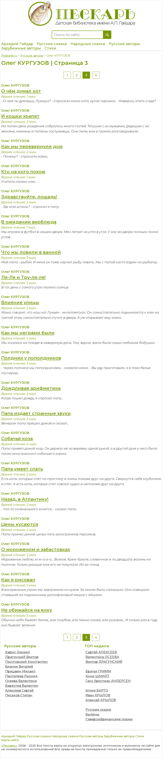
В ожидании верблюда (28, 222)
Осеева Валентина (21, 681)
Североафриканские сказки (109, 719)
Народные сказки (88, 44)
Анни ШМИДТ (97, 676)
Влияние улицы (20, 302)
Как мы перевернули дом (32, 146)
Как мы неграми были (27, 333)
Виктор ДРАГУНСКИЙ (103, 662)
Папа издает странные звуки (36, 413)
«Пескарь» (9, 745)
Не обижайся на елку (26, 610)
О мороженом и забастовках (35, 549)
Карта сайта (10, 740)
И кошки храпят (20, 116)
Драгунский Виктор (22, 657)
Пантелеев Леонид (21, 676)
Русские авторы (124, 44)
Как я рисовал (18, 579)
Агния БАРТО (96, 690)
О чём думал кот (21, 91)
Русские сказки (52, 44)
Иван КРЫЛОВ (97, 695)
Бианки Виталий (19, 666)
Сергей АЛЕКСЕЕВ (101, 652)
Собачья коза (17, 438)
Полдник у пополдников (31, 358)
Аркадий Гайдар (17, 44)
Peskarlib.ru (9, 55)
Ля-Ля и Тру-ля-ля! (23, 277)
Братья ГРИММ (98, 671)
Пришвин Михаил (20, 671)
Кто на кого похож (23, 171)
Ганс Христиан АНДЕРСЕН (108, 681)
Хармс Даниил (17, 652)
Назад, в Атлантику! (25, 499)
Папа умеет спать (22, 469)
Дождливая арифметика (31, 388)
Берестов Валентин (21, 686)
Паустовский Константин (26, 662)
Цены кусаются (19, 524)
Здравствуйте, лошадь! (29, 196)
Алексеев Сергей (19, 690)
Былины (92, 714)
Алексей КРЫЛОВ (100, 700)
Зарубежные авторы (21, 48)
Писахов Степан (18, 695)
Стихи (50, 48)
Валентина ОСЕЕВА (102, 657)
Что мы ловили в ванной (31, 252)
